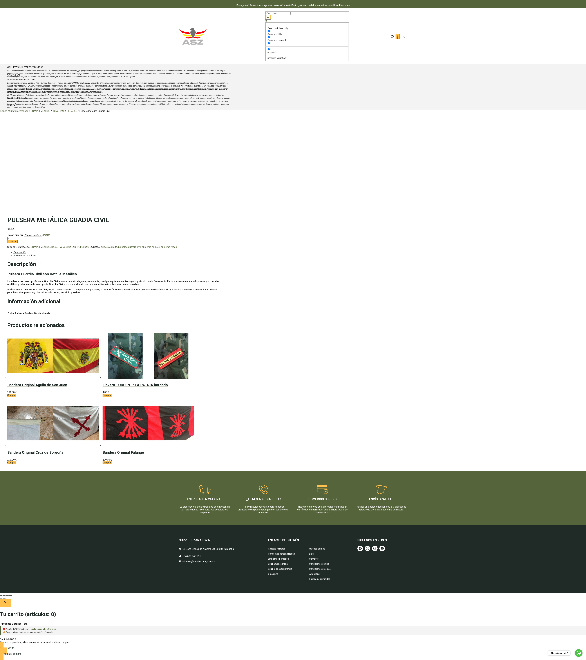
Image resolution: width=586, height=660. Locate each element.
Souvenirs (273, 574)
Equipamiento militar (278, 563)
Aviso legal (314, 574)
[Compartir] (7, 595)
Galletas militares (276, 548)
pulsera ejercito (109, 247)
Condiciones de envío (320, 569)
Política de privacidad (319, 579)
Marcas (12, 105)
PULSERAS (83, 247)
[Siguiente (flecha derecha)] (4, 598)
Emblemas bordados (278, 558)
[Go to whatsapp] (578, 653)
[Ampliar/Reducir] (1, 595)
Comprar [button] (11, 395)
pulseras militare (151, 247)
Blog (311, 553)
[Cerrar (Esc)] (10, 595)
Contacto (314, 558)
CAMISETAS (13, 74)
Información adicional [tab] (24, 255)
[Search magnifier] (268, 17)
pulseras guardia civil (129, 247)
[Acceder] (403, 36)
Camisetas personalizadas (281, 553)
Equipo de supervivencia (280, 569)
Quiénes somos (317, 548)
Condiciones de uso (319, 563)
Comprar (12, 241)
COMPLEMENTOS (40, 111)
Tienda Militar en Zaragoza (14, 111)
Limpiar (46, 234)
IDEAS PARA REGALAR (64, 111)
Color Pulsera (15, 235)
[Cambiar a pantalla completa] (4, 595)
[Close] (5, 603)
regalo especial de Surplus (43, 629)
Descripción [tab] (19, 252)
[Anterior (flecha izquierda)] (1, 598)
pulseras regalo (169, 247)
